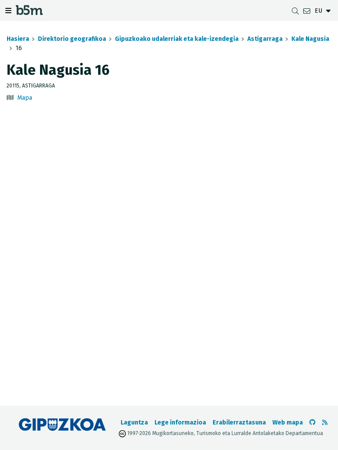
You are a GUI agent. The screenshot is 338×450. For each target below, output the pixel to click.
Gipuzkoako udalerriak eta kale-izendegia (177, 39)
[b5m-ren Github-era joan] (312, 422)
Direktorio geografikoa (72, 39)
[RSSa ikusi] (324, 422)
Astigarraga (265, 39)
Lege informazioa (180, 422)
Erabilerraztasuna (239, 422)
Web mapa (287, 422)
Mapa (24, 98)
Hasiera (18, 39)
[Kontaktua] (306, 11)
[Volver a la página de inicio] (29, 12)
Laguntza (134, 422)
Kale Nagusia (310, 39)
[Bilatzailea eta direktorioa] (295, 11)
